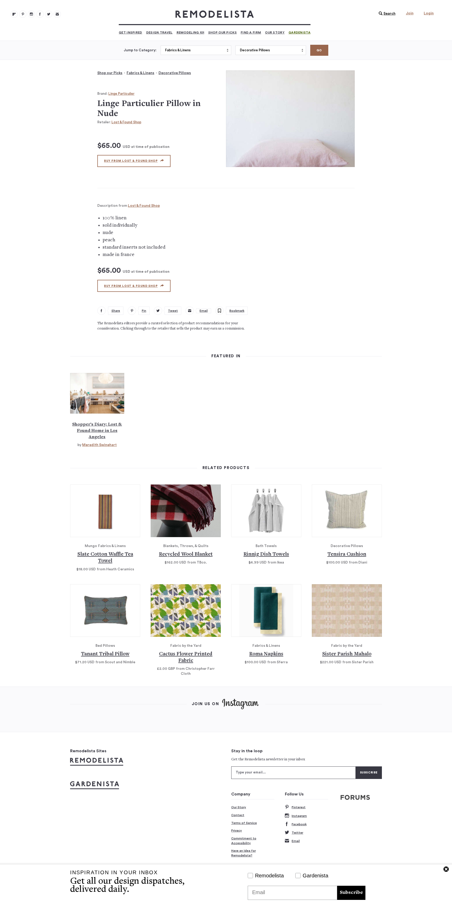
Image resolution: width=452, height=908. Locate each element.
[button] (386, 13)
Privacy (236, 830)
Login (429, 13)
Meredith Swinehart (99, 445)
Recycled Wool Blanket (186, 554)
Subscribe (351, 892)
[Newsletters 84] (57, 14)
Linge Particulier (121, 93)
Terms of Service (244, 823)
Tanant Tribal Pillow (105, 654)
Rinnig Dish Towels (266, 554)
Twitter (297, 832)
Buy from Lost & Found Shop (131, 160)
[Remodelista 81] (31, 14)
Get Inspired (130, 32)
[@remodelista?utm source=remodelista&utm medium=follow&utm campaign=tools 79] (14, 14)
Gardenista (299, 32)
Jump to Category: (140, 50)
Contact (237, 815)
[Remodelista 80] (22, 14)
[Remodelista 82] (40, 14)
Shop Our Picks (222, 32)
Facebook (299, 824)
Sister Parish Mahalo (346, 654)
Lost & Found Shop (126, 122)
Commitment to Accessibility (243, 841)
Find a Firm (251, 32)
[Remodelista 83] (48, 14)
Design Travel (159, 32)
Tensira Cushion (346, 554)
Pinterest (299, 807)
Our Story (275, 32)
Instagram (299, 815)
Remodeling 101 (190, 32)
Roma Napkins (266, 654)
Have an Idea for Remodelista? (243, 853)
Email (296, 841)
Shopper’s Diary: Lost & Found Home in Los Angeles (97, 430)
